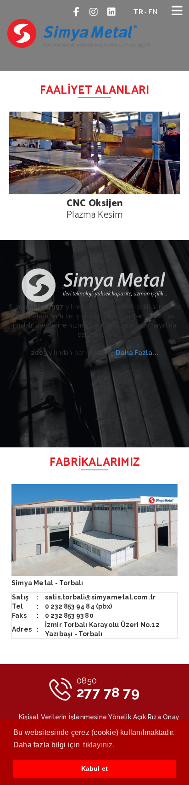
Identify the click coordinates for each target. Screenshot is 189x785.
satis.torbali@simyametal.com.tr (100, 597)
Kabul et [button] (94, 768)
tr (138, 12)
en (153, 12)
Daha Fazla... (137, 352)
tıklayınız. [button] (99, 745)
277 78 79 (108, 688)
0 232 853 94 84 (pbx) (78, 606)
